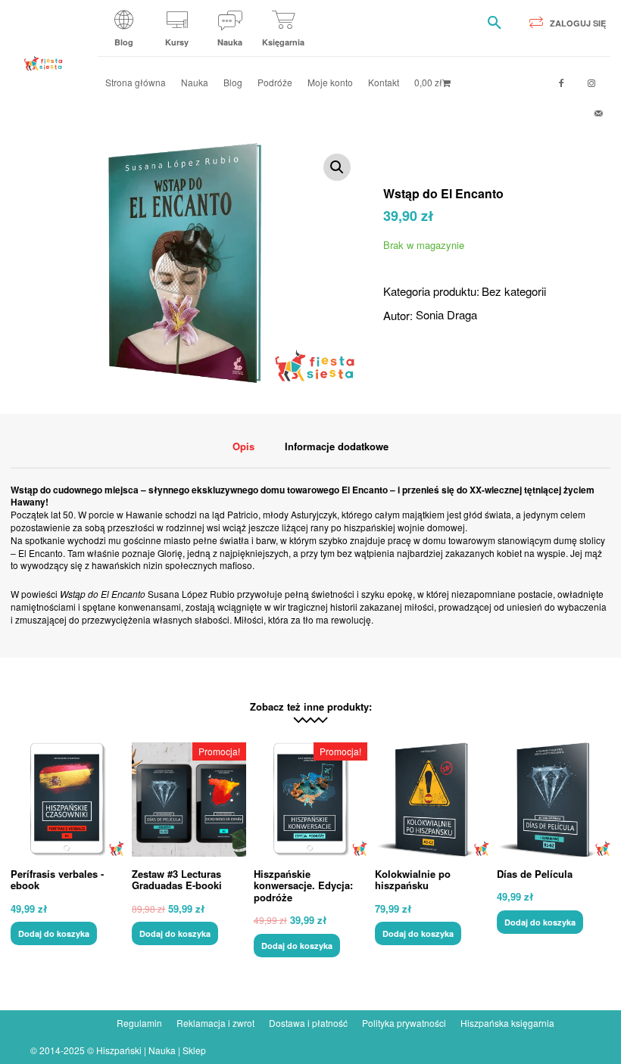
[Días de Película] (553, 799)
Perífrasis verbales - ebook (57, 879)
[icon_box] (124, 34)
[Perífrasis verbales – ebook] (67, 799)
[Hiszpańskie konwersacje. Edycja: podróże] (310, 799)
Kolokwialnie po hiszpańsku (413, 879)
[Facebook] (561, 83)
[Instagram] (591, 83)
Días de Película (535, 873)
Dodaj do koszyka (53, 933)
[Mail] (599, 113)
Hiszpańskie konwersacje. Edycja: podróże (303, 885)
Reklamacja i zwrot (215, 1022)
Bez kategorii (514, 291)
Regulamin (139, 1022)
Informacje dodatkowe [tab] (337, 446)
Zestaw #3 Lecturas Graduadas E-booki (177, 879)
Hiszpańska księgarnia (507, 1022)
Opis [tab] (243, 446)
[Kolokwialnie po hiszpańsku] (431, 799)
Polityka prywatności (404, 1022)
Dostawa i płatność (308, 1022)
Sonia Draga (446, 314)
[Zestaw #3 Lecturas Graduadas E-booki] (188, 799)
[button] (494, 23)
